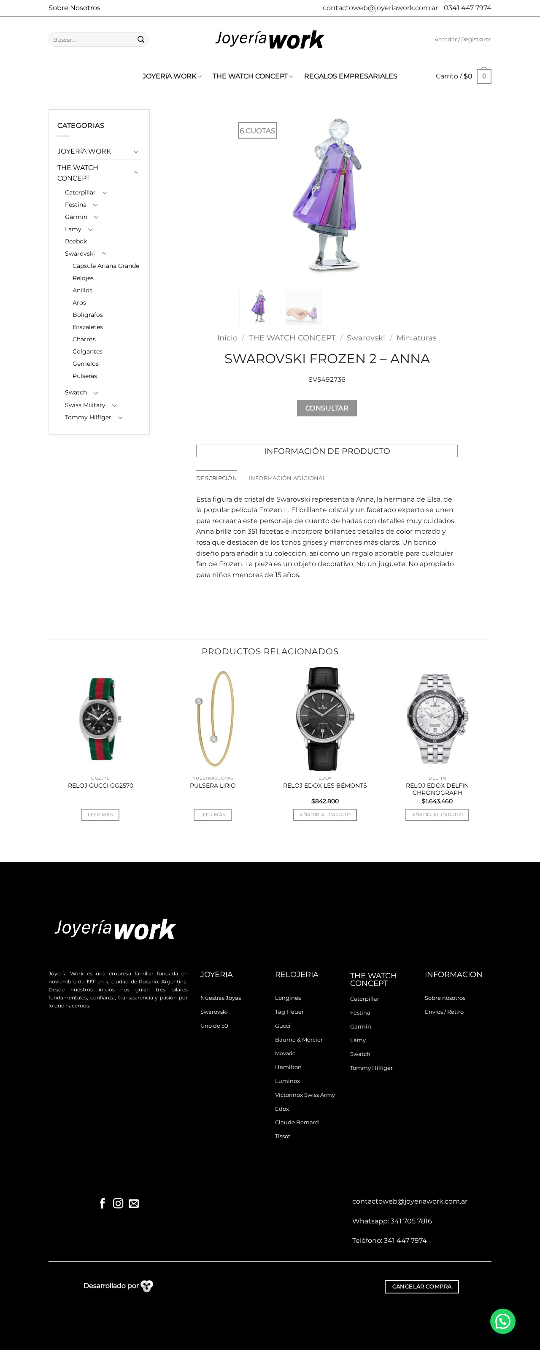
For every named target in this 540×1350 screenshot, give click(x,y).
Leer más (100, 815)
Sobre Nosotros (74, 8)
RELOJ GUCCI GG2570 (100, 785)
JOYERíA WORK (169, 76)
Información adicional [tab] (287, 478)
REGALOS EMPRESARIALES (350, 76)
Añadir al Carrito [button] (325, 815)
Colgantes (88, 351)
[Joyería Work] (270, 39)
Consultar (326, 408)
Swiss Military (85, 405)
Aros (79, 302)
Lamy (73, 229)
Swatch (76, 392)
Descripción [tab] (216, 478)
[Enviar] (141, 39)
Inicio (227, 338)
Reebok (76, 241)
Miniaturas (417, 338)
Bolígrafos (88, 315)
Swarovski (80, 253)
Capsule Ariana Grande (106, 266)
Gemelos (86, 363)
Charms (84, 339)
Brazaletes (88, 327)
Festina (75, 204)
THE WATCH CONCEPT (250, 76)
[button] (463, 39)
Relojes (83, 278)
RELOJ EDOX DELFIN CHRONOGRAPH (437, 789)
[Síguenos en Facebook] (102, 1204)
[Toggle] (136, 151)
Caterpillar (80, 192)
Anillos (82, 290)
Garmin (76, 217)
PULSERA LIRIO (213, 785)
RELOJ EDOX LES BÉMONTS (325, 785)
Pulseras (85, 376)
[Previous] (254, 196)
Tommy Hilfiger (88, 417)
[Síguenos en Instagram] (118, 1204)
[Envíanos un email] (133, 1204)
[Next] (400, 196)
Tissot (282, 1136)
